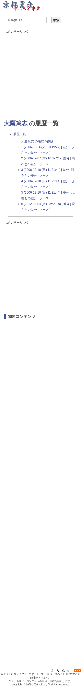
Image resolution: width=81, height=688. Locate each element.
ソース (44, 152)
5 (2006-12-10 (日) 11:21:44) (40, 192)
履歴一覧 (19, 134)
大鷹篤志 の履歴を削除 (37, 141)
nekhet (42, 684)
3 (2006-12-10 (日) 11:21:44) (40, 169)
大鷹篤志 (16, 123)
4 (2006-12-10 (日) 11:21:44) (40, 181)
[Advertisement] (40, 74)
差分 (66, 147)
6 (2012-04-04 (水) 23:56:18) (41, 204)
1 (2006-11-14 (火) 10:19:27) (40, 147)
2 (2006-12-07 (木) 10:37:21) (41, 158)
